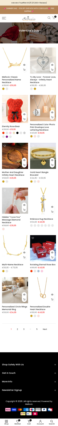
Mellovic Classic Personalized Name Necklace (11, 80)
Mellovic (29, 404)
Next (45, 329)
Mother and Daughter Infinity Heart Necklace (13, 173)
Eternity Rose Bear (11, 126)
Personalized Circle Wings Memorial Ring (14, 308)
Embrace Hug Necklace (41, 219)
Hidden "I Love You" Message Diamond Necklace (11, 220)
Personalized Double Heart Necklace (40, 308)
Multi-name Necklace (12, 264)
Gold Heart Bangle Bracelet (39, 173)
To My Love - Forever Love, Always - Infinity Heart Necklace (43, 80)
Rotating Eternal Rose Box (42, 264)
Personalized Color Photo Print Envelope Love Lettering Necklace (42, 127)
